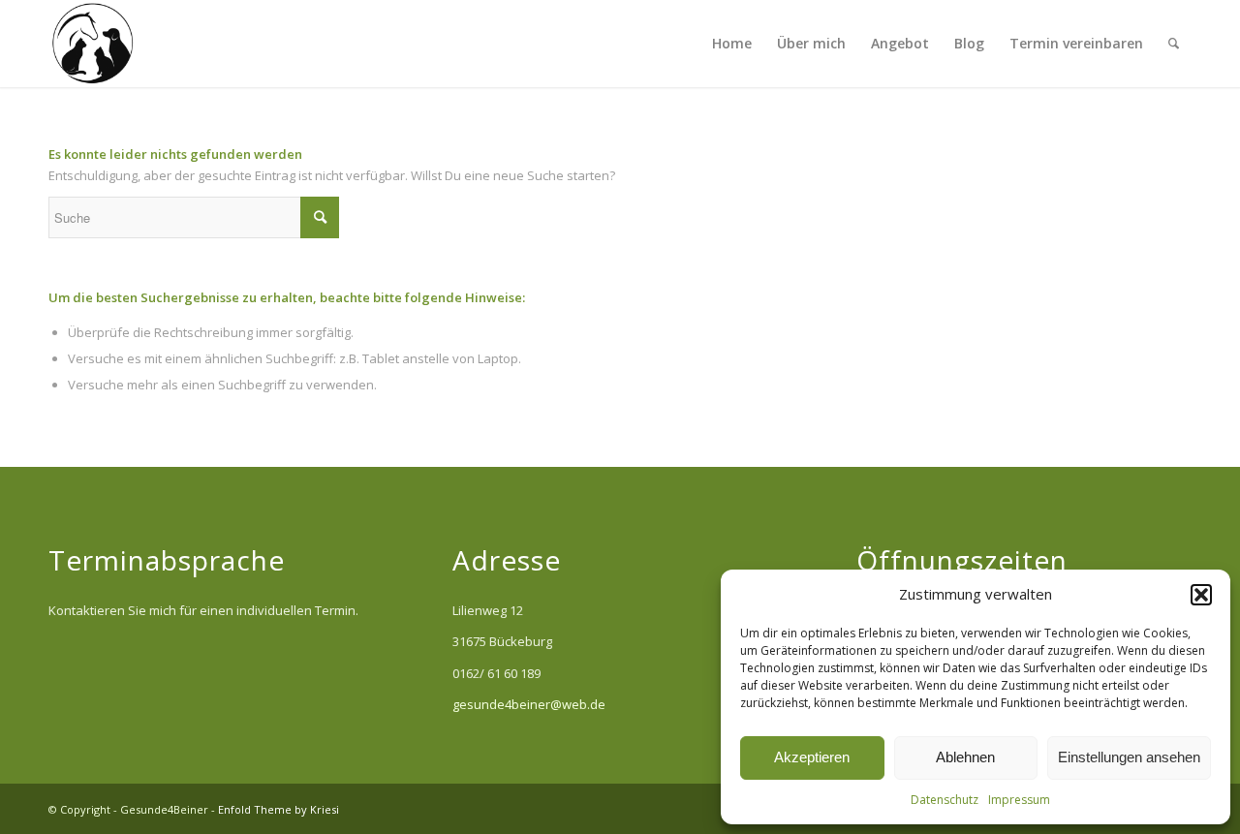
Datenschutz (944, 799)
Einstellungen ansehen (1129, 757)
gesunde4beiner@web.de (528, 704)
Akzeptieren (812, 757)
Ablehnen (965, 757)
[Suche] (1174, 43)
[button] (1201, 594)
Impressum (1019, 799)
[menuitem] (731, 43)
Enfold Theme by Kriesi (278, 809)
